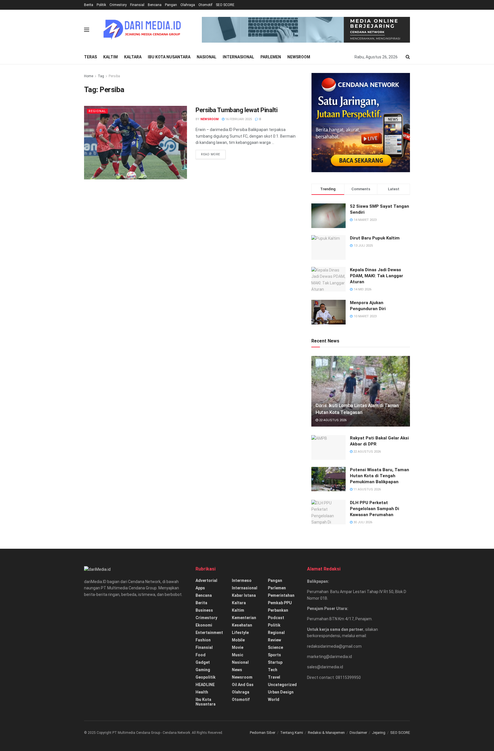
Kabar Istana (244, 595)
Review (274, 640)
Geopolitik (206, 677)
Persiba (114, 76)
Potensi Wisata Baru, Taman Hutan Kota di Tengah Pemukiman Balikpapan (379, 475)
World (273, 699)
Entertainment (209, 632)
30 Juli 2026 (362, 522)
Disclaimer (358, 732)
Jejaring (378, 732)
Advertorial (206, 580)
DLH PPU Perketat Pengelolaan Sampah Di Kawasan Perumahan (374, 508)
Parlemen (270, 57)
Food (201, 655)
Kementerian (244, 617)
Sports (274, 655)
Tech (272, 669)
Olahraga (187, 5)
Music (237, 655)
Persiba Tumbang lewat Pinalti (236, 110)
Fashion (203, 640)
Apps (200, 588)
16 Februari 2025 (238, 119)
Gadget (203, 662)
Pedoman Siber (262, 732)
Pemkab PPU (280, 603)
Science (275, 647)
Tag (101, 76)
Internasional (238, 57)
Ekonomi (204, 625)
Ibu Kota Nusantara (169, 57)
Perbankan (278, 610)
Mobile (238, 640)
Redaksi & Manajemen (326, 732)
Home (88, 76)
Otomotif (205, 5)
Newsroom (298, 57)
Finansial (137, 5)
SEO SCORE (225, 5)
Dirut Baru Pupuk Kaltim (375, 238)
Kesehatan (242, 625)
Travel (274, 677)
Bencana (155, 5)
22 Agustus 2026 (332, 420)
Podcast (276, 617)
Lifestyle (240, 632)
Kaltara (133, 57)
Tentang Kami (291, 732)
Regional (97, 111)
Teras (90, 57)
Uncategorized (282, 684)
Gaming (203, 669)
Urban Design (281, 692)
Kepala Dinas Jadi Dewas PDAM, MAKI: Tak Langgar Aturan (376, 275)
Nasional (206, 57)
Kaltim (110, 57)
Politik (101, 5)
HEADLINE (205, 684)
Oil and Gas (243, 684)
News (237, 669)
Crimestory (118, 5)
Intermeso (242, 580)
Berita (88, 5)
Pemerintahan (281, 595)
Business (204, 610)
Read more (210, 154)
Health (202, 692)
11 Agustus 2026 (366, 489)
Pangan (171, 5)
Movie (237, 647)
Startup (275, 662)
